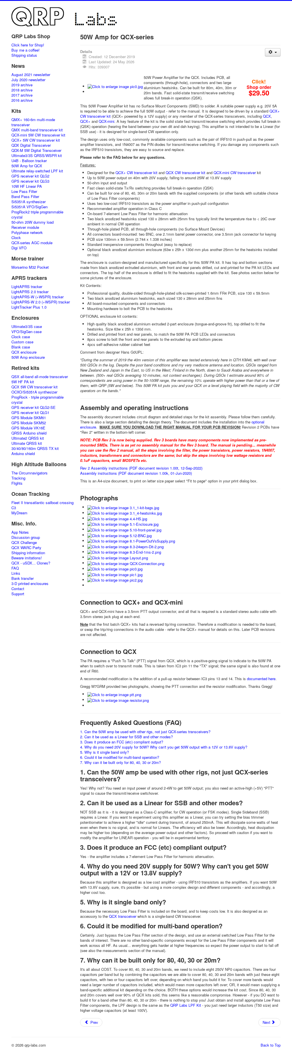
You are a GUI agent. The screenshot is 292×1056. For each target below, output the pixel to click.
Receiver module (25, 227)
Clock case (20, 336)
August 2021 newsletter (30, 74)
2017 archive (22, 95)
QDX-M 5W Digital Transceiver (36, 150)
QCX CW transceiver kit (185, 172)
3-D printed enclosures (29, 583)
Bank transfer (22, 578)
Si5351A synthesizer (28, 201)
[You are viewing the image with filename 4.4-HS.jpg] (117, 518)
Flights (17, 483)
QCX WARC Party (26, 547)
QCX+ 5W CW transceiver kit (35, 140)
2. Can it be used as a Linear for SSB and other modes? (126, 736)
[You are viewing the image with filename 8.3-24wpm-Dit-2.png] (125, 546)
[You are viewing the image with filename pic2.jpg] (115, 579)
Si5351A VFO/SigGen (29, 206)
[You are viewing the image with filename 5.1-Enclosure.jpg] (123, 524)
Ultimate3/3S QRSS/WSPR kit (36, 155)
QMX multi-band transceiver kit (37, 129)
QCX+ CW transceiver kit (136, 172)
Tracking (18, 478)
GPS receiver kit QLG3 (30, 181)
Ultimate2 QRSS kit (27, 438)
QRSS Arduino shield (28, 433)
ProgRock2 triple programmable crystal (37, 214)
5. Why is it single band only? (104, 752)
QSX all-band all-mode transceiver (39, 376)
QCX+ (85, 121)
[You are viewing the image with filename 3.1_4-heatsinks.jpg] (124, 512)
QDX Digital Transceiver (31, 145)
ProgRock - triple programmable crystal (37, 400)
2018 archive (22, 90)
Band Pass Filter (25, 196)
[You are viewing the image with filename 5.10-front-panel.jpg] (124, 529)
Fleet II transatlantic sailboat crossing (42, 502)
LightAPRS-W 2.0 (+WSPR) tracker (40, 302)
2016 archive (22, 100)
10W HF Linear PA (26, 186)
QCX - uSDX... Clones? (30, 563)
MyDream (19, 512)
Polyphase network (27, 232)
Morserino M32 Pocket (30, 267)
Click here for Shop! (27, 45)
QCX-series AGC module (31, 242)
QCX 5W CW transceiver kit (34, 387)
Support (17, 593)
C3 (13, 507)
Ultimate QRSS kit (26, 443)
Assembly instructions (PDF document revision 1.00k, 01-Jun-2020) (136, 473)
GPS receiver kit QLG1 (30, 412)
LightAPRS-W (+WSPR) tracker (37, 296)
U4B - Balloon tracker (29, 160)
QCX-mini (106, 121)
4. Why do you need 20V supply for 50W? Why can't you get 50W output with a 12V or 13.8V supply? (163, 747)
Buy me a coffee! (25, 50)
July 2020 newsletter (28, 79)
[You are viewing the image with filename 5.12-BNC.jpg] (119, 535)
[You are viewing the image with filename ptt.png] (114, 694)
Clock (16, 237)
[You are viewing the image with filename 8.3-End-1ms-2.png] (124, 551)
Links (15, 573)
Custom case (22, 341)
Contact (17, 588)
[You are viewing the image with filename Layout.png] (117, 557)
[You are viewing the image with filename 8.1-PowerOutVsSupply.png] (131, 540)
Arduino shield (23, 453)
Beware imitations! (26, 557)
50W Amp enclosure (28, 357)
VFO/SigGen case (26, 331)
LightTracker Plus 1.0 (28, 307)
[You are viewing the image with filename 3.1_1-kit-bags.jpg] (123, 507)
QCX (267, 116)
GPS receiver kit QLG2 (30, 176)
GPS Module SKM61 (28, 417)
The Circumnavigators (29, 473)
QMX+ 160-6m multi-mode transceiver (33, 122)
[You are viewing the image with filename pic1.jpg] (115, 574)
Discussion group (25, 537)
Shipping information (28, 552)
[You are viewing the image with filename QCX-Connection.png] (125, 563)
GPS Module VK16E (28, 428)
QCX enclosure (23, 352)
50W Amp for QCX (26, 165)
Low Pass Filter (24, 191)
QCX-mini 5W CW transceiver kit (38, 135)
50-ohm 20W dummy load (32, 222)
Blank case (20, 347)
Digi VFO (19, 247)
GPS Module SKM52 (28, 422)
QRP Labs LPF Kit (185, 1005)
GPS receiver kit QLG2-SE (33, 407)
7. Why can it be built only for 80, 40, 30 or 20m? (120, 762)
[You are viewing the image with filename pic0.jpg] (115, 86)
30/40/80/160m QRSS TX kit (35, 448)
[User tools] (273, 52)
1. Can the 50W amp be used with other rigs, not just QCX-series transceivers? (145, 731)
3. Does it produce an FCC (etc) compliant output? (121, 742)
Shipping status (24, 55)
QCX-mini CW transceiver (235, 172)
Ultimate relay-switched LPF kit (37, 171)
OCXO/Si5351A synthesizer (34, 392)
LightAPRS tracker (26, 286)
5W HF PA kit (22, 381)
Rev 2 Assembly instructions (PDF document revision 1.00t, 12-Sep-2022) (141, 468)
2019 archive (22, 84)
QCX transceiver (122, 916)
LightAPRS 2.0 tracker (29, 291)
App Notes (20, 532)
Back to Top (271, 1045)
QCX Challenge (24, 542)
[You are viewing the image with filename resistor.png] (118, 699)
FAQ (15, 568)
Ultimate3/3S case (26, 326)
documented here (261, 678)
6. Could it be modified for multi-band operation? (119, 757)
